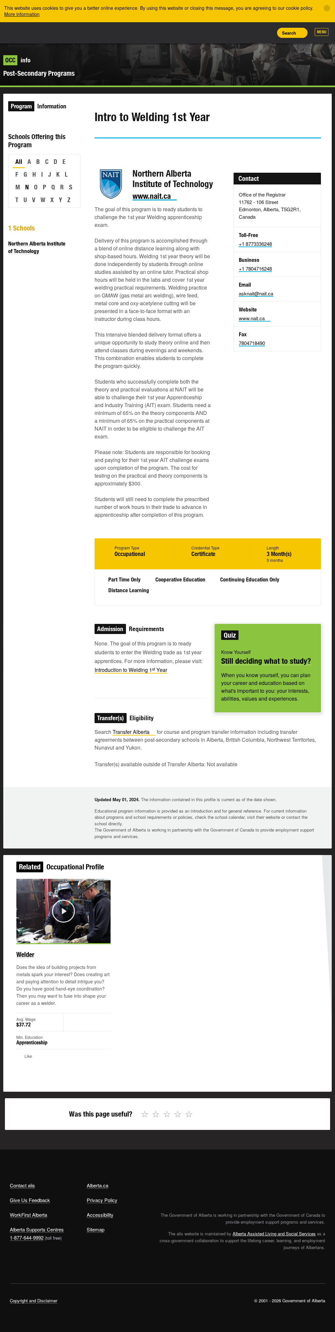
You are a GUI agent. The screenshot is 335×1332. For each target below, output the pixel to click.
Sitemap (95, 1229)
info (17, 60)
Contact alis (22, 1185)
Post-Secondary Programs (39, 73)
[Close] (327, 8)
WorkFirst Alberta (28, 1214)
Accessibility (100, 1214)
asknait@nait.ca (256, 293)
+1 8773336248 (255, 243)
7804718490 (252, 343)
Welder (25, 954)
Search (289, 33)
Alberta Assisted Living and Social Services (274, 1233)
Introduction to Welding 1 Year (131, 670)
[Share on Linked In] (136, 150)
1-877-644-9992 (27, 1237)
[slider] (54, 937)
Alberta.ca (97, 1185)
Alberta (22, 32)
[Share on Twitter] (99, 150)
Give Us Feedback (30, 1200)
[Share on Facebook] (117, 150)
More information (22, 14)
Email (155, 150)
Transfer (131, 732)
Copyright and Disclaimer (33, 1300)
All (18, 161)
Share (222, 32)
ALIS (53, 32)
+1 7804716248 (255, 268)
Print (267, 32)
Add (237, 32)
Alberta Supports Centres (37, 1229)
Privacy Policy (102, 1200)
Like (252, 32)
